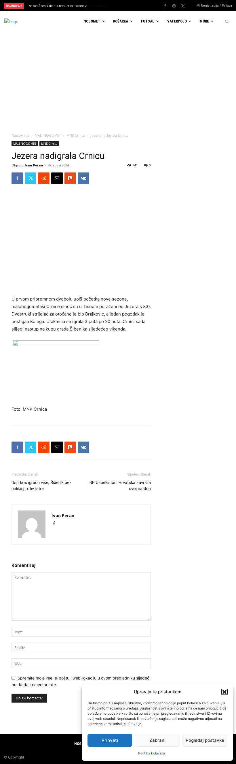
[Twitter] (183, 6)
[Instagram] (174, 6)
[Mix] (70, 178)
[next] (130, 5)
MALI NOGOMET (48, 135)
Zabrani (157, 740)
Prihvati (110, 740)
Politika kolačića (151, 753)
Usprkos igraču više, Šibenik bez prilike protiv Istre (42, 485)
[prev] (120, 5)
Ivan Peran (34, 165)
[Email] (57, 178)
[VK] (83, 178)
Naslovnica (20, 135)
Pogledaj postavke (205, 740)
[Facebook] (165, 6)
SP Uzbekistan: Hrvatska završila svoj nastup (120, 485)
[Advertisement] (118, 74)
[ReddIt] (44, 178)
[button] (224, 692)
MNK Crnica (75, 135)
